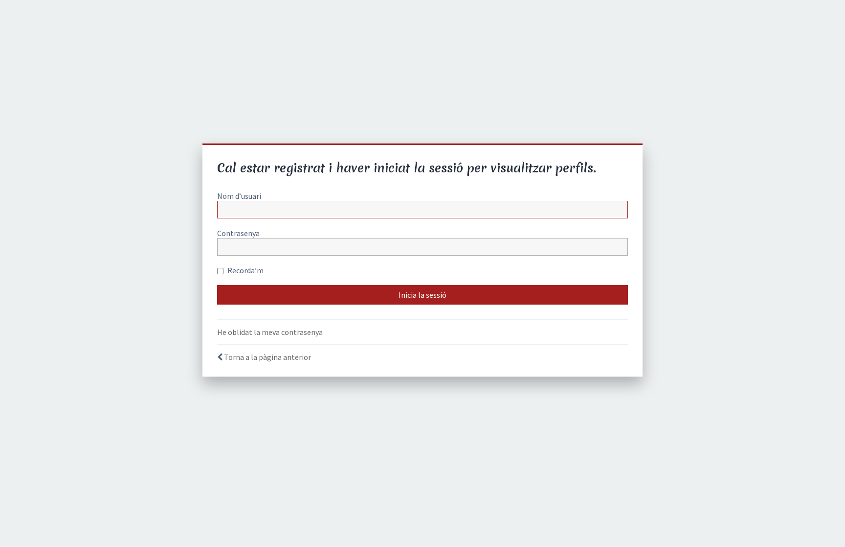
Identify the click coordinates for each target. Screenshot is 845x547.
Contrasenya (238, 233)
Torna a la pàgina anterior (267, 357)
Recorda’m (245, 270)
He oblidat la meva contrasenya (270, 332)
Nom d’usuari (239, 196)
